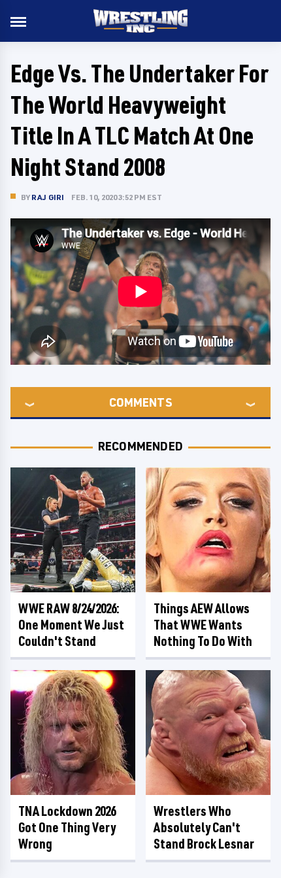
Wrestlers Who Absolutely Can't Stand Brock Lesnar (204, 827)
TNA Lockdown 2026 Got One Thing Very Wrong (67, 827)
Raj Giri (48, 197)
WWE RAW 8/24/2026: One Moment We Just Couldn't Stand (71, 624)
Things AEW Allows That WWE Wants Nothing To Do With (203, 624)
